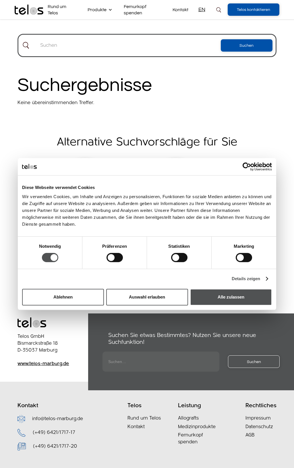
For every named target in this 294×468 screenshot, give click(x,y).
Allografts (188, 418)
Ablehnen (63, 297)
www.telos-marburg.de (43, 363)
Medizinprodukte (197, 426)
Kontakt (180, 9)
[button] (102, 10)
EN (201, 9)
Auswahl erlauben (147, 297)
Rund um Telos (57, 9)
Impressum (258, 418)
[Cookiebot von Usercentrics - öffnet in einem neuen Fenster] (247, 166)
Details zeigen (246, 278)
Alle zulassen (231, 297)
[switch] (115, 257)
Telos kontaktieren (253, 10)
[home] (29, 10)
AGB (249, 435)
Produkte (97, 9)
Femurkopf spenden (135, 9)
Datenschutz (259, 426)
